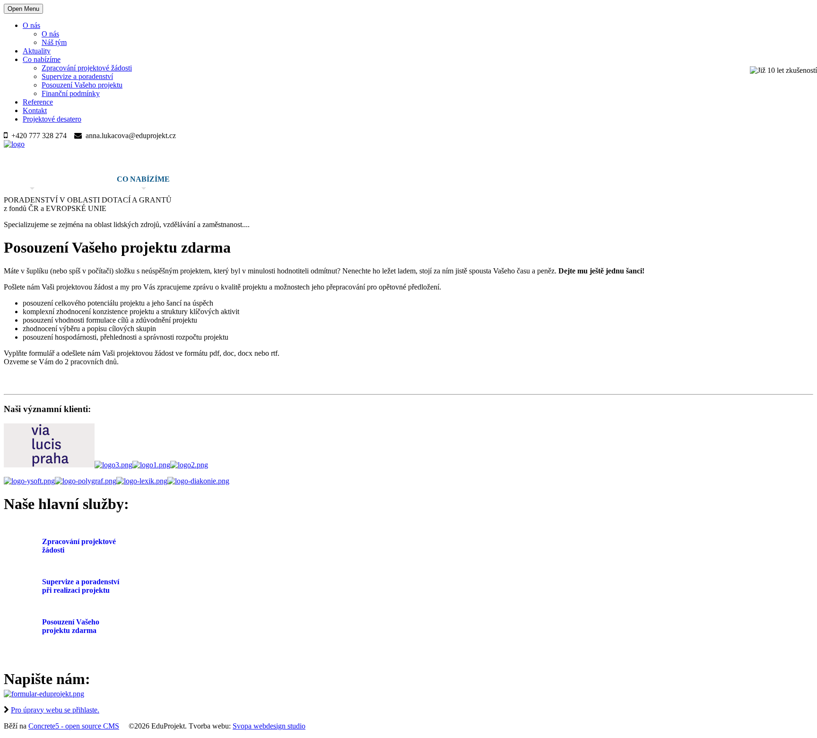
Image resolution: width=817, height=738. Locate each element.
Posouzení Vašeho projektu (82, 85)
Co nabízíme (42, 59)
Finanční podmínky (71, 93)
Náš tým (54, 42)
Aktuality (37, 51)
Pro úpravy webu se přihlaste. (55, 710)
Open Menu (23, 8)
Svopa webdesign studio (269, 726)
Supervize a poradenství (77, 76)
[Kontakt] (44, 694)
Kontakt (35, 110)
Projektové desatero (52, 119)
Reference (38, 102)
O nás (31, 25)
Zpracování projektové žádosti (87, 68)
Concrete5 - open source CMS (73, 726)
